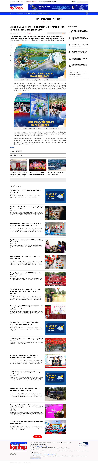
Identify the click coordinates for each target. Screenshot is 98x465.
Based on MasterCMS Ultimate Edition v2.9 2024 (20, 463)
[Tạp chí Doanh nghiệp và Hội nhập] (54, 1)
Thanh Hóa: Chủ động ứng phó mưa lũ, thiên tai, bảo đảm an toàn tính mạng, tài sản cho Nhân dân (26, 291)
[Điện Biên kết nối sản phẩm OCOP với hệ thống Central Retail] (55, 246)
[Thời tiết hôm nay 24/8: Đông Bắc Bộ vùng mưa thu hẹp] (55, 378)
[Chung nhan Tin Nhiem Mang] (83, 444)
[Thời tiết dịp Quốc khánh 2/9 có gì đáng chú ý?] (55, 345)
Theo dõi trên (54, 33)
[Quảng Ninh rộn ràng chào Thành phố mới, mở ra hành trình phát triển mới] (37, 165)
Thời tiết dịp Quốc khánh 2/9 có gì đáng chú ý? (26, 339)
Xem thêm (37, 436)
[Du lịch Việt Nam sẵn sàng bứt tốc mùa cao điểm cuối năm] (55, 262)
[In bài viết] (11, 61)
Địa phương (48, 21)
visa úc (73, 72)
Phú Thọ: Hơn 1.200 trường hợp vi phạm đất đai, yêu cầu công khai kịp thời (80, 38)
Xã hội (44, 21)
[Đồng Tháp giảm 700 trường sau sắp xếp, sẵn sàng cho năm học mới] (55, 312)
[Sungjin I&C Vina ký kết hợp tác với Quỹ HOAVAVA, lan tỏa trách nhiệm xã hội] (55, 361)
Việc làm (53, 21)
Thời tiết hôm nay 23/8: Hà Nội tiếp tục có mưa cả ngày (79, 59)
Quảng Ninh (19, 151)
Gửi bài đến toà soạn (35, 458)
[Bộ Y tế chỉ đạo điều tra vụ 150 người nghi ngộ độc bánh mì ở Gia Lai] (55, 213)
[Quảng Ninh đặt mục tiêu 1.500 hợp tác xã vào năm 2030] (57, 165)
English (72, 1)
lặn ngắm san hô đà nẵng (76, 74)
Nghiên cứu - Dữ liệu (49, 19)
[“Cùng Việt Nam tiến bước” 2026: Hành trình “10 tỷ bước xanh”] (55, 279)
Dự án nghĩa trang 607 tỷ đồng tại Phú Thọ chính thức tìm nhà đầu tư (80, 52)
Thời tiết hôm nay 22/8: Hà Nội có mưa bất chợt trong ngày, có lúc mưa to (79, 31)
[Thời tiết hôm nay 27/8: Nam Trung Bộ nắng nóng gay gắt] (55, 196)
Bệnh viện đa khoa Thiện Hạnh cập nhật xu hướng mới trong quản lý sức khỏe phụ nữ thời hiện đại (26, 407)
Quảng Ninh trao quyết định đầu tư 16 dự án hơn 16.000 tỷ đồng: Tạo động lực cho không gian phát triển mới (18, 174)
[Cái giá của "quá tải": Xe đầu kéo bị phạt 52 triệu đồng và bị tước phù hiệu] (55, 394)
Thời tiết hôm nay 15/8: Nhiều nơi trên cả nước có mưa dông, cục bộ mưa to (79, 66)
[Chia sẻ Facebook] (11, 56)
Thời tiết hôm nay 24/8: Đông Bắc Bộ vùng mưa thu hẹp (80, 45)
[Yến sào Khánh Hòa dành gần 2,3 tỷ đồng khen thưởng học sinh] (55, 427)
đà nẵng (70, 70)
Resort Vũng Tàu (77, 76)
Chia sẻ (12, 147)
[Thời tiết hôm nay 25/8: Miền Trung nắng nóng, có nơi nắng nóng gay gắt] (55, 328)
